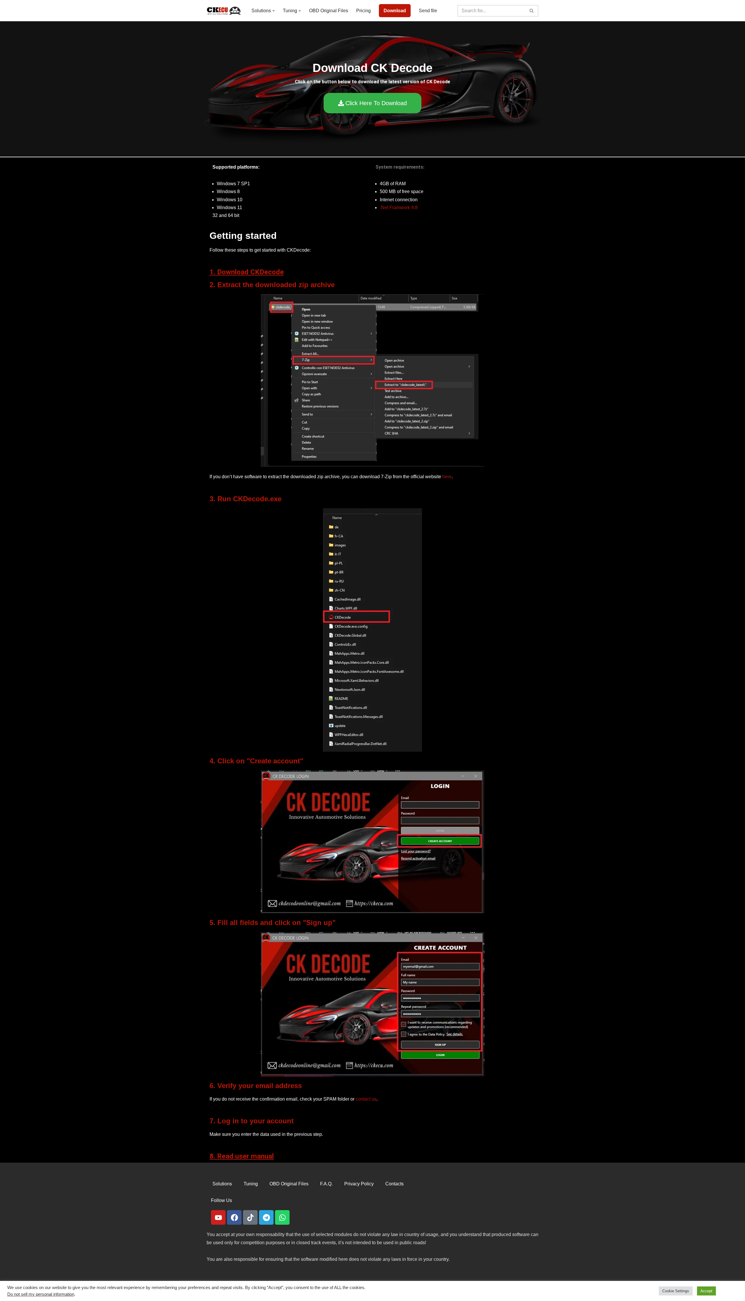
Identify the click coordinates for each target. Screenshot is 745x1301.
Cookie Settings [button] (675, 1291)
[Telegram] (266, 1217)
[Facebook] (234, 1217)
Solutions (222, 1183)
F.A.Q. (326, 1183)
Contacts (394, 1183)
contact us (366, 1099)
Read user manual (245, 1156)
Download (395, 10)
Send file (428, 10)
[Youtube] (218, 1217)
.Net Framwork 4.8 (399, 207)
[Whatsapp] (282, 1217)
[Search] (531, 11)
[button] (273, 11)
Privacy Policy (359, 1183)
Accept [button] (706, 1291)
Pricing (363, 10)
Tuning (251, 1183)
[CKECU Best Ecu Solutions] (224, 10)
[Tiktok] (250, 1217)
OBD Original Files (328, 10)
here (447, 476)
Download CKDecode (250, 272)
